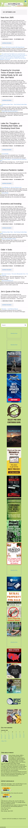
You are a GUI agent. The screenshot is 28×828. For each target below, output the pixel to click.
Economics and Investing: (11, 204)
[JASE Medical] (14, 686)
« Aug (2, 741)
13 (1, 735)
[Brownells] (14, 461)
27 (1, 738)
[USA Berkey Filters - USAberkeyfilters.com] (14, 629)
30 (12, 738)
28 (5, 738)
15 (8, 735)
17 (16, 735)
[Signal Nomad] (14, 436)
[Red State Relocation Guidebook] (14, 656)
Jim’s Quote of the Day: (10, 292)
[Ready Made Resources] (14, 531)
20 (1, 737)
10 (16, 734)
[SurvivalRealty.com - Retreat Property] (14, 599)
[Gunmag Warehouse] (14, 486)
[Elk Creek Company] (14, 414)
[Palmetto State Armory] (14, 388)
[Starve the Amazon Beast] (14, 614)
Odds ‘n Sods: (6, 250)
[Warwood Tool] (14, 716)
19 (23, 735)
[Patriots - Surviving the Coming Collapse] (14, 362)
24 (16, 737)
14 (5, 735)
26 (23, 737)
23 (12, 737)
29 (8, 738)
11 (20, 734)
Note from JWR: (7, 17)
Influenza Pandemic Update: (12, 170)
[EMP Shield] (14, 584)
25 (20, 737)
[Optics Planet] (14, 701)
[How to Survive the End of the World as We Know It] (14, 509)
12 (23, 734)
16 (12, 735)
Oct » (5, 741)
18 (20, 735)
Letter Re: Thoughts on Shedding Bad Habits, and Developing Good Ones (11, 125)
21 (5, 737)
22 (8, 737)
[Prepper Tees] (14, 671)
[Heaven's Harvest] (14, 554)
